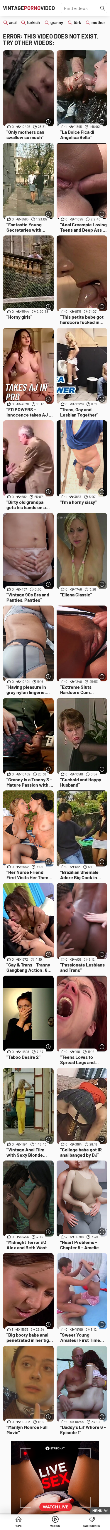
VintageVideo (29, 8)
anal (12, 22)
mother (98, 22)
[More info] (48, 121)
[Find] (103, 8)
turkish (33, 22)
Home (18, 1526)
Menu (97, 1510)
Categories (91, 1526)
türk (77, 22)
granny (56, 22)
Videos (55, 1526)
